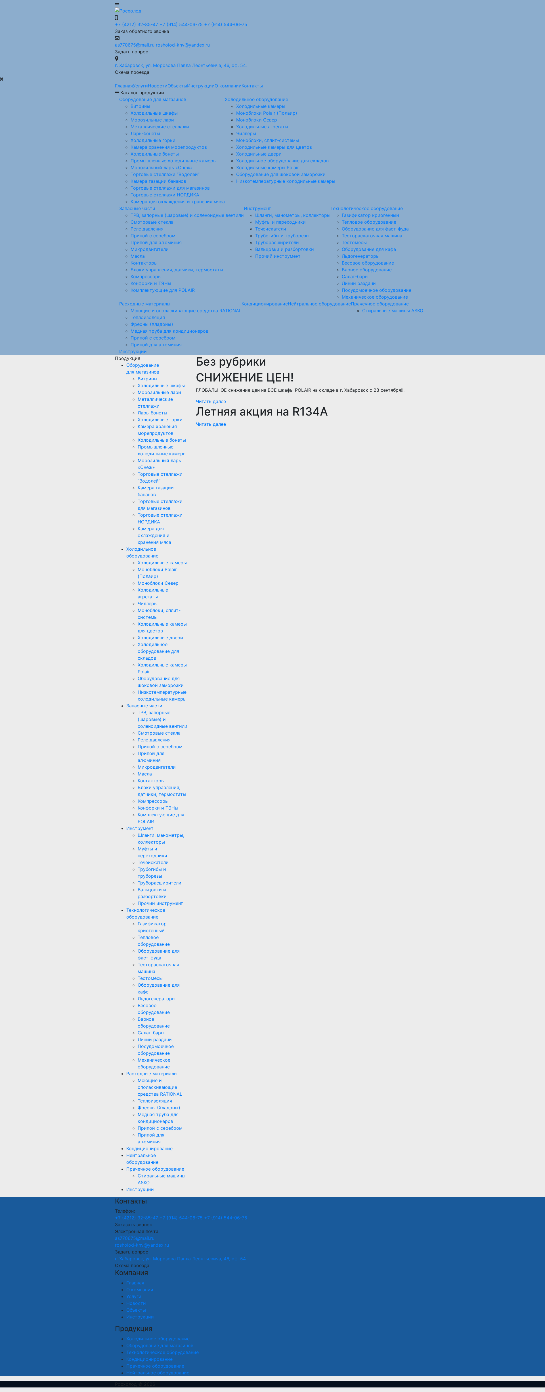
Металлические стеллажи (160, 126)
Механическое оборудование (375, 297)
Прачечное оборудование (380, 304)
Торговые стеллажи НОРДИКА (165, 195)
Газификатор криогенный (370, 215)
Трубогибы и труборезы (282, 235)
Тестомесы (354, 242)
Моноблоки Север (256, 120)
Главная (124, 86)
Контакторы (144, 263)
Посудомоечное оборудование (376, 290)
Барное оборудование (367, 269)
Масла (138, 256)
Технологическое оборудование (366, 208)
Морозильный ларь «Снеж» (162, 167)
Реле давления (147, 229)
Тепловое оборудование (369, 222)
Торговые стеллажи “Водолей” (165, 174)
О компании (228, 86)
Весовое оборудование (368, 263)
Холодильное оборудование (256, 99)
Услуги (140, 86)
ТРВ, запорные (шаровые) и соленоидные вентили (187, 215)
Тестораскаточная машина (372, 235)
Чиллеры (246, 133)
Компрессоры (146, 276)
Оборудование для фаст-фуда (375, 229)
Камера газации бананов (158, 181)
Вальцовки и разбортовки (284, 249)
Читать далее (211, 401)
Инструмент (257, 208)
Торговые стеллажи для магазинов (170, 188)
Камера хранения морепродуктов (169, 147)
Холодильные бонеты (155, 154)
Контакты (252, 86)
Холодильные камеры (260, 106)
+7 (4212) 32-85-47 (136, 24)
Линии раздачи (359, 283)
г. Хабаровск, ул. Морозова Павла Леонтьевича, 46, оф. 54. (181, 65)
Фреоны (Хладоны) (152, 324)
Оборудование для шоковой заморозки (281, 174)
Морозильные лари (152, 120)
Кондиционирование (265, 304)
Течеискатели (270, 229)
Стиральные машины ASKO (392, 310)
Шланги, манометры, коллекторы (292, 215)
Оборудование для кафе (369, 249)
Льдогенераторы (361, 256)
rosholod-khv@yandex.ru (183, 45)
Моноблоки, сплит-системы (267, 140)
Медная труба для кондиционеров (169, 331)
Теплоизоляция (148, 317)
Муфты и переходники (280, 222)
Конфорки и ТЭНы (151, 283)
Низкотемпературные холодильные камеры (285, 181)
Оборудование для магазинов (152, 99)
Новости (157, 86)
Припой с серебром (153, 235)
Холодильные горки (153, 140)
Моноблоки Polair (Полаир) (266, 113)
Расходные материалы (144, 304)
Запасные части (137, 208)
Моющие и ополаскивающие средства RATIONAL (186, 310)
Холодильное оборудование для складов (282, 160)
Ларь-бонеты (145, 133)
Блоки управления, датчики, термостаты (177, 269)
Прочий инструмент (278, 256)
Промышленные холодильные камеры (174, 160)
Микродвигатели (150, 249)
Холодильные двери (259, 154)
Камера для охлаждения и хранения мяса (178, 201)
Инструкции (201, 86)
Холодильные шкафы (154, 113)
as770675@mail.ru (134, 45)
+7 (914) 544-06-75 (181, 24)
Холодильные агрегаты (262, 126)
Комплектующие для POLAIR (163, 290)
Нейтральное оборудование (319, 304)
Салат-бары (355, 276)
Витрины (140, 106)
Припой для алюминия (156, 242)
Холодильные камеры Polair (267, 167)
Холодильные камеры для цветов (274, 147)
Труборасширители (277, 242)
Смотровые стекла (152, 222)
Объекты (177, 86)
